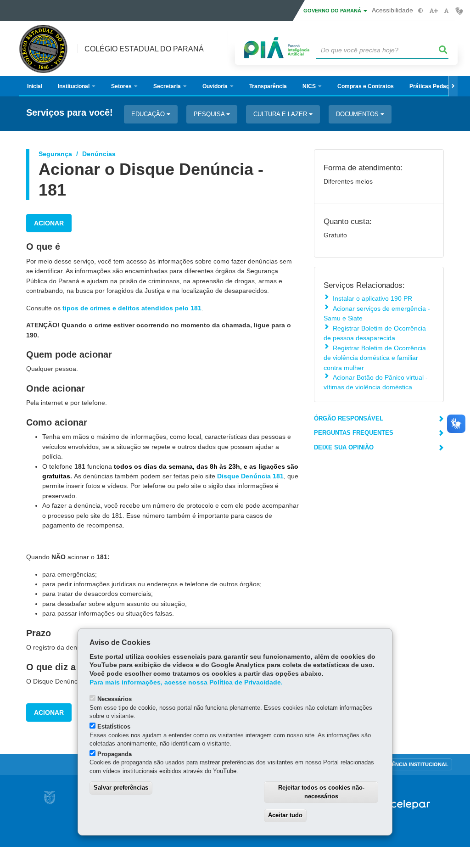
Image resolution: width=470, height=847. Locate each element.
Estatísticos (113, 726)
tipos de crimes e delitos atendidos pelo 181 (131, 308)
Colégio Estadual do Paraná (144, 49)
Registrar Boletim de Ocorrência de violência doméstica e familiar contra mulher (375, 357)
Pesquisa (210, 114)
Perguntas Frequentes (353, 432)
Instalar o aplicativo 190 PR (372, 298)
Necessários (114, 699)
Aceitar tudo (285, 815)
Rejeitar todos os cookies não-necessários (321, 792)
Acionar (49, 223)
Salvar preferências (121, 787)
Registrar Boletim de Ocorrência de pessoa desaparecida (375, 333)
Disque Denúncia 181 (250, 476)
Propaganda (114, 754)
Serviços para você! (69, 113)
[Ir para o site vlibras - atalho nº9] (459, 11)
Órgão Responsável (348, 418)
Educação (149, 114)
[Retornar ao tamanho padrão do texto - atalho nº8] (446, 11)
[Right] (453, 86)
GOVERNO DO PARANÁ (333, 10)
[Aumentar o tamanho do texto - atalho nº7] (433, 11)
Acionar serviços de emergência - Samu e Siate (377, 313)
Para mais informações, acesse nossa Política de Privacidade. (186, 682)
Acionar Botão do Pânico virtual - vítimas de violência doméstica (376, 382)
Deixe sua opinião (344, 447)
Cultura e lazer (281, 114)
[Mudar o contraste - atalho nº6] (420, 11)
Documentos (358, 114)
